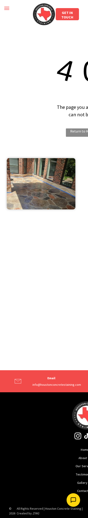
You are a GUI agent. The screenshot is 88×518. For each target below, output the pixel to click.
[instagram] (78, 436)
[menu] (6, 8)
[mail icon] (18, 385)
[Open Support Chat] (73, 500)
